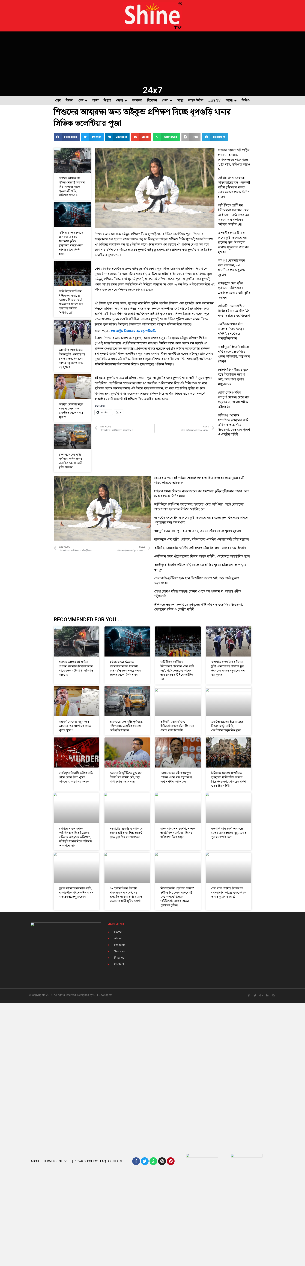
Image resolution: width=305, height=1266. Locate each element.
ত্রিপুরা (107, 100)
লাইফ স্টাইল (195, 100)
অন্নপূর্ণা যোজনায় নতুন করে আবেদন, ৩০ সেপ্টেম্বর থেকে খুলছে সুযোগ (71, 411)
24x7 (153, 90)
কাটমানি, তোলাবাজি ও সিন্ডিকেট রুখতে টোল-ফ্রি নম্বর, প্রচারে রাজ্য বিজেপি (234, 311)
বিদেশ (69, 100)
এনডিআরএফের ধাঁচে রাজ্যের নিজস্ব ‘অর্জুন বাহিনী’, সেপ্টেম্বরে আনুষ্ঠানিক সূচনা (231, 331)
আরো (229, 100)
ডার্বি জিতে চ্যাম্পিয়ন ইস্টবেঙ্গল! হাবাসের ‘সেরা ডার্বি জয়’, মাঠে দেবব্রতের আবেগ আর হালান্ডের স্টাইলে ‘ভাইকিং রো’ (71, 302)
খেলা (165, 100)
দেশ (80, 100)
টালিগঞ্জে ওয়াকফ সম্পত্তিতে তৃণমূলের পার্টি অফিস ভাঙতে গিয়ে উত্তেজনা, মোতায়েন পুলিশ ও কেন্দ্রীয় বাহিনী (234, 425)
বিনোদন (152, 100)
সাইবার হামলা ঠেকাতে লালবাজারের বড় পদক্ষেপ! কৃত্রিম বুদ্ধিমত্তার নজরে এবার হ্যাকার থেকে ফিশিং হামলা (71, 243)
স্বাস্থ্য (180, 100)
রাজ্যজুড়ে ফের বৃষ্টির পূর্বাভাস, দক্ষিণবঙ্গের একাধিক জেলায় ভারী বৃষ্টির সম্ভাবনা (70, 461)
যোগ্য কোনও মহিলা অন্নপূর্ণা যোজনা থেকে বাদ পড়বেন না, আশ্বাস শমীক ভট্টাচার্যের (233, 400)
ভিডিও (246, 100)
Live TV (214, 100)
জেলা (119, 100)
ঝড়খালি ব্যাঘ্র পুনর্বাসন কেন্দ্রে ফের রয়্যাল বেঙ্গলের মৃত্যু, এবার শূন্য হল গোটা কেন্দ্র (228, 833)
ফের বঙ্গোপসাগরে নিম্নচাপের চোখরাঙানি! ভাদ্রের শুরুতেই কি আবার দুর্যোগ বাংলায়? (228, 892)
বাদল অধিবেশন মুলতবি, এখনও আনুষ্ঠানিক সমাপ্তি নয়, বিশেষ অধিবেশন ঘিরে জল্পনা (177, 833)
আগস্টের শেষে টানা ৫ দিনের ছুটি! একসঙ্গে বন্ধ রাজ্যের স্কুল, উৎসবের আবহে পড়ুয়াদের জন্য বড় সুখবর (72, 359)
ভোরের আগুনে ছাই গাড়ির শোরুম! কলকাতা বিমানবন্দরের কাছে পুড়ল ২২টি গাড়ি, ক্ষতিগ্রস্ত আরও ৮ (72, 187)
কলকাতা (137, 100)
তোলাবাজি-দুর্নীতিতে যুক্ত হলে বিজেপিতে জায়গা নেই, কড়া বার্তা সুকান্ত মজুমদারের (233, 377)
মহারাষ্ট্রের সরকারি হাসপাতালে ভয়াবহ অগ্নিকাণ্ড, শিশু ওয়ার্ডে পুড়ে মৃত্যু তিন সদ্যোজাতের (126, 833)
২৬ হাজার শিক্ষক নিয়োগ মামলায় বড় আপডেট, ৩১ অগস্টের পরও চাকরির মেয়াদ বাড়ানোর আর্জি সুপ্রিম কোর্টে (126, 895)
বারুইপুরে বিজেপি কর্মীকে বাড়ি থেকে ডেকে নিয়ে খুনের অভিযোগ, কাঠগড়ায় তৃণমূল (234, 354)
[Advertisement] (152, 58)
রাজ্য (95, 100)
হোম (58, 100)
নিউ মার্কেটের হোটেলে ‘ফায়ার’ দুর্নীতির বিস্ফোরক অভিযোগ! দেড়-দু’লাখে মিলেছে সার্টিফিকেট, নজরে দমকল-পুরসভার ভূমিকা (177, 897)
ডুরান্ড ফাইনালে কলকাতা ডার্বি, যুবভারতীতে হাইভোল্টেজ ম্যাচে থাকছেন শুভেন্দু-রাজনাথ (76, 892)
